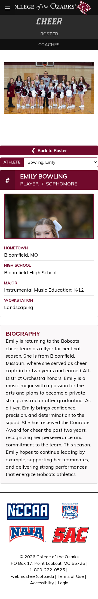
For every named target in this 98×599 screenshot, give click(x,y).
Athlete (12, 162)
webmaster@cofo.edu (32, 576)
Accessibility (42, 582)
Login (63, 582)
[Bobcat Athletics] (49, 7)
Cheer (49, 21)
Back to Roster (49, 150)
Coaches (49, 44)
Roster (49, 33)
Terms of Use (70, 576)
